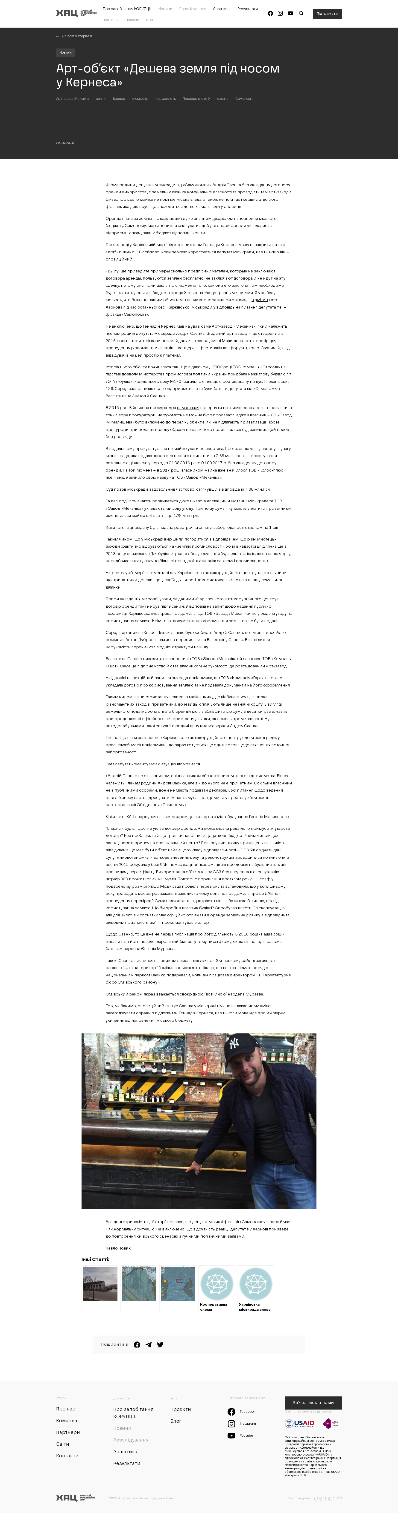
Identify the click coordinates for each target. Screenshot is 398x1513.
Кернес (119, 98)
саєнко (222, 98)
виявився (143, 961)
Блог (150, 20)
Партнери (68, 1432)
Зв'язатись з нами (313, 1403)
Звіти (62, 1444)
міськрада (140, 98)
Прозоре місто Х (196, 98)
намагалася (188, 408)
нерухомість (165, 98)
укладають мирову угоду (168, 509)
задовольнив (162, 490)
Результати (247, 9)
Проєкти (132, 20)
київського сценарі (156, 1236)
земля (101, 98)
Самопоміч (244, 98)
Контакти (67, 1456)
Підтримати (327, 13)
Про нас (109, 20)
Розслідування (192, 9)
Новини (165, 9)
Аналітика (222, 9)
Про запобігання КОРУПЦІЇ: (127, 9)
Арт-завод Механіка (72, 98)
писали (113, 942)
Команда (66, 1421)
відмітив (260, 300)
